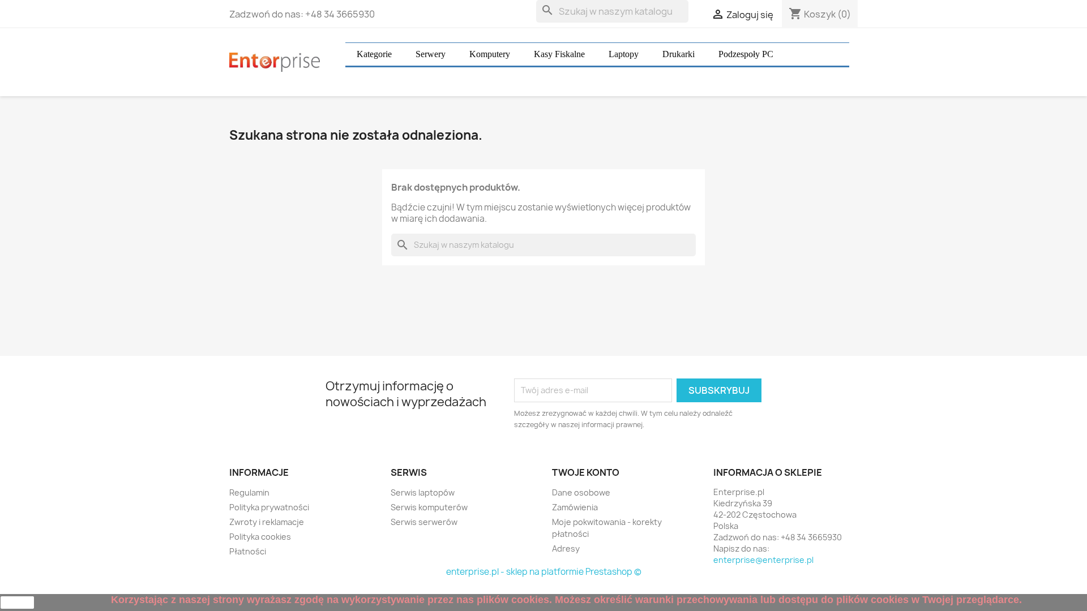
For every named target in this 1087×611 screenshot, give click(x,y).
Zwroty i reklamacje (266, 522)
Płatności (247, 551)
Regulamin (249, 492)
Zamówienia (575, 507)
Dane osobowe (581, 492)
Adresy (566, 548)
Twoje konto (585, 472)
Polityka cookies (260, 536)
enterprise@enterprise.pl (763, 559)
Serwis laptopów (423, 492)
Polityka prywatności (269, 507)
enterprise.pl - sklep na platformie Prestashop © (543, 572)
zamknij (17, 602)
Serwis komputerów (429, 507)
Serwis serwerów (424, 522)
